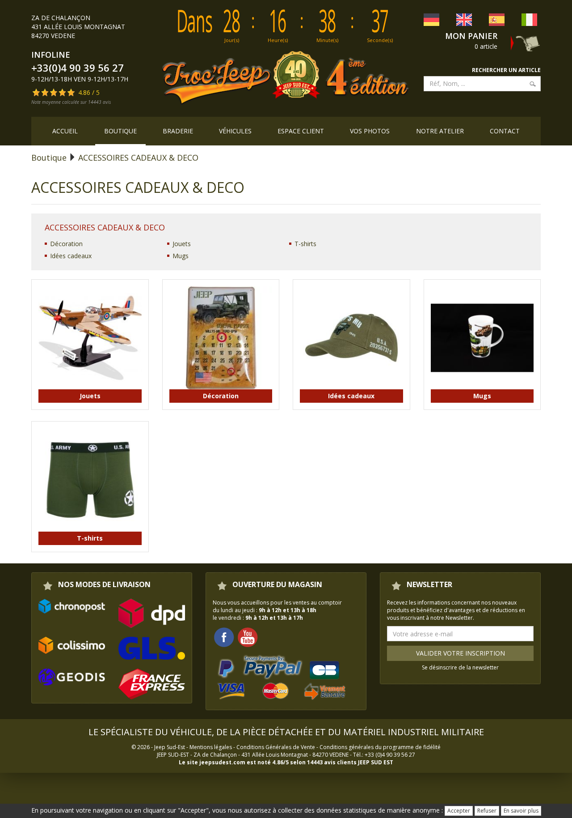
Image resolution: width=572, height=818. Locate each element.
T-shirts (305, 243)
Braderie (178, 131)
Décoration (66, 243)
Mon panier (471, 35)
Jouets (181, 243)
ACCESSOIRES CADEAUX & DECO (138, 157)
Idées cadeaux (71, 255)
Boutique (120, 131)
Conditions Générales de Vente (275, 747)
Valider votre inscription (460, 653)
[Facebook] (224, 636)
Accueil (65, 131)
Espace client (301, 131)
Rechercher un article (506, 70)
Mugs (180, 255)
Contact (505, 131)
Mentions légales (210, 747)
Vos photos (370, 131)
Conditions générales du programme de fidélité (380, 747)
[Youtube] (247, 636)
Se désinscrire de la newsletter (460, 667)
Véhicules (235, 131)
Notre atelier (440, 131)
